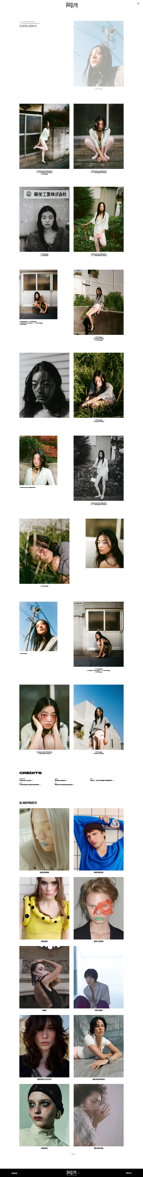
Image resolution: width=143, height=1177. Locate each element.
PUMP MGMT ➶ (106, 780)
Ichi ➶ (93, 780)
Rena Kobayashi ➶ (64, 784)
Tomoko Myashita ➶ (30, 784)
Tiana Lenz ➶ (26, 780)
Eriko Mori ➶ (61, 780)
